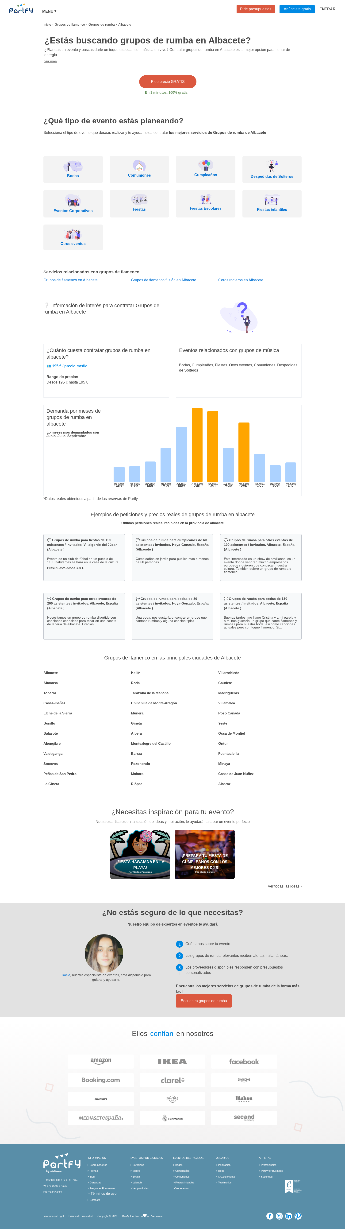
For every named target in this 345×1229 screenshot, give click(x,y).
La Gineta (51, 784)
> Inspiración (223, 1164)
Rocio (66, 975)
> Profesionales (267, 1164)
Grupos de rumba (101, 24)
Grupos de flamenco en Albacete (70, 280)
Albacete (50, 673)
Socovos (50, 763)
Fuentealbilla (228, 753)
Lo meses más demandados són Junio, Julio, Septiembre (72, 434)
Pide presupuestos (255, 9)
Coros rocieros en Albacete (240, 280)
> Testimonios (224, 1182)
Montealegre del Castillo (151, 743)
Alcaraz (224, 784)
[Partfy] (25, 8)
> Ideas (220, 1170)
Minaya (224, 763)
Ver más (50, 61)
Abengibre (52, 743)
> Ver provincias (139, 1188)
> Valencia (136, 1182)
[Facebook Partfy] (269, 1216)
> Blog (91, 1176)
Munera (137, 713)
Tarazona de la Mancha (150, 693)
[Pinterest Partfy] (298, 1216)
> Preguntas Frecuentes (101, 1188)
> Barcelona (137, 1164)
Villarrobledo (228, 673)
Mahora (137, 773)
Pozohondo (140, 763)
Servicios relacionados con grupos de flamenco (91, 272)
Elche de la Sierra (57, 713)
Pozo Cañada (229, 713)
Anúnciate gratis (297, 9)
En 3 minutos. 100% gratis (166, 92)
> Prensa (93, 1170)
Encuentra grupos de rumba (204, 1001)
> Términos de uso (102, 1193)
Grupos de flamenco (70, 24)
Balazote (50, 733)
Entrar (327, 9)
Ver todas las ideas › (285, 886)
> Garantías (94, 1182)
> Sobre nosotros (97, 1164)
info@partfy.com (52, 1191)
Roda (135, 683)
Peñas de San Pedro (60, 773)
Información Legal (53, 1216)
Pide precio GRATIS (168, 82)
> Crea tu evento (225, 1176)
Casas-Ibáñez (54, 703)
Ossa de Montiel (231, 733)
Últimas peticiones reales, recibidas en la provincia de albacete (172, 523)
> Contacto (94, 1199)
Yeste (222, 723)
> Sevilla (135, 1176)
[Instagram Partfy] (279, 1216)
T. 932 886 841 (51, 1180)
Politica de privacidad (80, 1216)
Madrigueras (228, 693)
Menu (48, 11)
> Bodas (178, 1164)
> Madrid (135, 1170)
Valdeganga (52, 753)
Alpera (136, 733)
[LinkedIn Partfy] (288, 1216)
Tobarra (49, 693)
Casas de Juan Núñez (236, 773)
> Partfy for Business (271, 1170)
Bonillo (49, 723)
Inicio (47, 24)
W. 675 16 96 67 (52, 1185)
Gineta (136, 723)
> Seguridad (265, 1176)
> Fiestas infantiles (183, 1182)
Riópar (136, 784)
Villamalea (226, 703)
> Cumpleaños (181, 1170)
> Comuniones (181, 1176)
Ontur (223, 743)
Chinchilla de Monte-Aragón (154, 703)
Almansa (50, 683)
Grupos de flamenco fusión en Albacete (163, 280)
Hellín (135, 673)
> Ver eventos (181, 1188)
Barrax (136, 753)
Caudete (225, 683)
